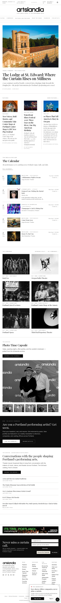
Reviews (24, 568)
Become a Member (50, 2)
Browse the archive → (11, 479)
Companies (10, 18)
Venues (34, 572)
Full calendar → (8, 175)
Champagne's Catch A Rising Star (32, 215)
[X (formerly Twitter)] (8, 576)
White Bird (25, 182)
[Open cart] (57, 2)
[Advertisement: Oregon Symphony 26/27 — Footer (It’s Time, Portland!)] (30, 531)
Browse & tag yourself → (12, 363)
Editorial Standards (13, 598)
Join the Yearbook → (11, 448)
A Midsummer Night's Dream (31, 184)
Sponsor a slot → (41, 258)
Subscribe (45, 550)
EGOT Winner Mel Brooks (11, 504)
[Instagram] (3, 576)
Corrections (21, 598)
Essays (24, 571)
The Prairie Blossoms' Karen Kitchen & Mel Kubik (19, 492)
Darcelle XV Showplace (29, 211)
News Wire (25, 581)
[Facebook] (6, 576)
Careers (27, 598)
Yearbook (47, 18)
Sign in (44, 2)
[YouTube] (11, 576)
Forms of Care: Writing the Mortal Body (32, 199)
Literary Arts (26, 196)
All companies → (53, 258)
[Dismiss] (58, 585)
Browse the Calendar (43, 554)
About (6, 598)
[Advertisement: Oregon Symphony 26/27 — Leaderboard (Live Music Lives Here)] (30, 24)
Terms (25, 600)
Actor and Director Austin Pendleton (14, 486)
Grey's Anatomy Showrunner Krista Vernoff (16, 498)
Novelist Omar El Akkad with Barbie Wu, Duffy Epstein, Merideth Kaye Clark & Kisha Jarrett (30, 512)
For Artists (56, 18)
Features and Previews (22, 18)
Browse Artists (28, 448)
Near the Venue (37, 18)
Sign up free (37, 598)
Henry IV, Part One (28, 241)
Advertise (54, 566)
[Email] (13, 576)
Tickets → (55, 184)
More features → (52, 104)
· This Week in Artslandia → (21, 2)
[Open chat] (57, 599)
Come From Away (27, 227)
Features (24, 566)
